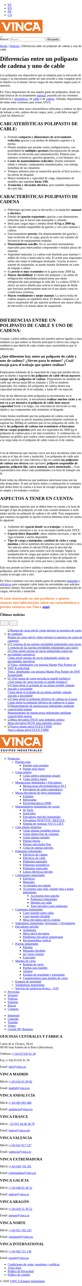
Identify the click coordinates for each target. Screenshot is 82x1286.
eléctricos (5, 584)
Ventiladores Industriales (30, 985)
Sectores (13, 995)
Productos (14, 758)
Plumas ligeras (31, 840)
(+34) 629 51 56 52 (20, 1209)
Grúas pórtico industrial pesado (41, 775)
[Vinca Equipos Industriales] (21, 32)
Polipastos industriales (28, 851)
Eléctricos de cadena (35, 854)
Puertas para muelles (35, 967)
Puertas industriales (26, 943)
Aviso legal (14, 1267)
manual (41, 95)
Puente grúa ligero (34, 768)
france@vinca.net (19, 1130)
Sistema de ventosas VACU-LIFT (43, 823)
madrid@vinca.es (19, 1088)
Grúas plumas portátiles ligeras (41, 830)
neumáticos (21, 98)
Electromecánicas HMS (37, 803)
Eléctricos (29, 878)
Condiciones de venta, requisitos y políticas (33, 1264)
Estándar (28, 796)
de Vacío (28, 810)
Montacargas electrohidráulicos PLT (44, 786)
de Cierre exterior (33, 954)
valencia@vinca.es (20, 1151)
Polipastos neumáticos (36, 864)
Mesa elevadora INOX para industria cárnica (34, 723)
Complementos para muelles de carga (45, 978)
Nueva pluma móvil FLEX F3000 (28, 730)
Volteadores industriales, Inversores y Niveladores (45, 923)
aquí (45, 607)
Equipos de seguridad (28, 981)
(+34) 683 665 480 (20, 1102)
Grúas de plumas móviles (38, 847)
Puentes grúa (23, 762)
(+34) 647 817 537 (20, 1145)
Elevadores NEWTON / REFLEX (44, 820)
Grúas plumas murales (36, 837)
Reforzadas (29, 799)
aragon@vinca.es (19, 1215)
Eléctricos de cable (34, 858)
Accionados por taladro (37, 885)
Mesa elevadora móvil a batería (41, 919)
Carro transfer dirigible (36, 916)
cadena (50, 98)
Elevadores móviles (27, 926)
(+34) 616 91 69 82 (20, 1081)
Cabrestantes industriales (30, 875)
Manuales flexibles (34, 950)
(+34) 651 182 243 (20, 1230)
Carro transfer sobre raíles (38, 913)
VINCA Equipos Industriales (27, 1281)
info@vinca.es (17, 1066)
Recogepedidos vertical (37, 940)
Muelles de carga (25, 961)
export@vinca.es (19, 1258)
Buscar (12, 1005)
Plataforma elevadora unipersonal (43, 937)
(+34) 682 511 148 (20, 1251)
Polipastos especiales (35, 868)
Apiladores (29, 930)
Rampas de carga (33, 964)
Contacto (13, 1009)
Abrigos (28, 971)
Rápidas (28, 947)
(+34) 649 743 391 (20, 1166)
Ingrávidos (29, 813)
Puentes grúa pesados (36, 765)
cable (36, 98)
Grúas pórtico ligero (35, 779)
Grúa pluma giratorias (28, 827)
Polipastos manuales (35, 861)
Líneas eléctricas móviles (38, 871)
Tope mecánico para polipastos (49, 906)
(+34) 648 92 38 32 (20, 1187)
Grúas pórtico (23, 772)
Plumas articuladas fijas (37, 844)
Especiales (29, 957)
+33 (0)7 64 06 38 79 (22, 1124)
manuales (72, 580)
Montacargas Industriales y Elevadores (38, 782)
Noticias (14, 46)
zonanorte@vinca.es (21, 1236)
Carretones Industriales (29, 909)
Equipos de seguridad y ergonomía (44, 974)
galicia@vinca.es (19, 1194)
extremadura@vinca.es (22, 1172)
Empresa (13, 1002)
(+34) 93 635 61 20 (24, 1053)
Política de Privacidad (21, 1271)
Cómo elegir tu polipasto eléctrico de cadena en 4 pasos (41, 702)
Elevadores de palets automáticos (43, 789)
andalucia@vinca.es (21, 1109)
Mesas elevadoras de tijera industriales (38, 792)
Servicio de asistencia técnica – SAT (37, 988)
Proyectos (13, 991)
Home (3, 46)
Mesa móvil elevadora (36, 933)
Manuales (29, 882)
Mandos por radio (41, 902)
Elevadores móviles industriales (42, 816)
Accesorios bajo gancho (45, 895)
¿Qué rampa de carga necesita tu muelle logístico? (38, 682)
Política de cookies (19, 1274)
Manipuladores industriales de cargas (37, 806)
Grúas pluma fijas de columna (41, 834)
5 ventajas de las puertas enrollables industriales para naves (43, 647)
